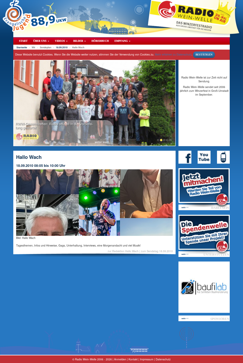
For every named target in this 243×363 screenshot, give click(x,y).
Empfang (121, 41)
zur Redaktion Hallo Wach (123, 251)
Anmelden (120, 359)
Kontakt (133, 359)
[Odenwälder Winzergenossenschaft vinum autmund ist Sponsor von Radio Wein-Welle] (204, 287)
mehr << (185, 207)
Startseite (22, 47)
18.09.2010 (62, 47)
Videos (60, 41)
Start (23, 41)
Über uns (40, 41)
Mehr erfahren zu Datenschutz (173, 54)
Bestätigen (204, 54)
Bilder (78, 41)
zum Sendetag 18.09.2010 (157, 251)
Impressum (146, 359)
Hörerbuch (100, 41)
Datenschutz (163, 359)
